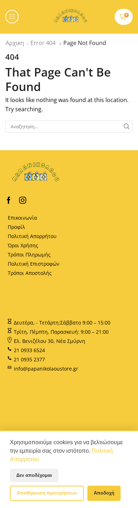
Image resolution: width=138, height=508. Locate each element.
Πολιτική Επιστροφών (33, 263)
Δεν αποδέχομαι (34, 475)
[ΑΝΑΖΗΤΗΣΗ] (127, 126)
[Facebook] (8, 200)
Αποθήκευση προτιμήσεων (47, 493)
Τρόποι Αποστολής (30, 273)
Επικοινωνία (22, 217)
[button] (12, 16)
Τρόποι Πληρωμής (29, 254)
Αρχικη (15, 43)
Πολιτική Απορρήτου (32, 236)
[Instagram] (22, 200)
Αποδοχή (104, 493)
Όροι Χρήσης (23, 245)
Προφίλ (16, 227)
